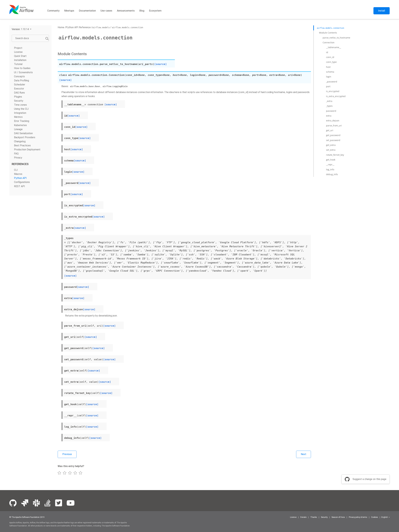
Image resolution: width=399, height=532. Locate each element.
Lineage (18, 129)
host (328, 66)
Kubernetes (20, 125)
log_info (330, 169)
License (18, 51)
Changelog (20, 141)
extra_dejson (332, 120)
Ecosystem (155, 10)
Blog (141, 10)
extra (328, 115)
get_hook (330, 159)
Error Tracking (21, 121)
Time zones (20, 104)
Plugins (18, 96)
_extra (329, 101)
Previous (67, 454)
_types (329, 105)
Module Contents (328, 32)
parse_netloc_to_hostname (336, 37)
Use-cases (106, 10)
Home (61, 27)
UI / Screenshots (23, 72)
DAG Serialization (23, 133)
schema (330, 71)
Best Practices (22, 145)
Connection (328, 42)
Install (381, 10)
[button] (21, 29)
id (327, 52)
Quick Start (20, 56)
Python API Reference (78, 27)
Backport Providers (24, 137)
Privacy (18, 157)
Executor (19, 88)
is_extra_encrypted (336, 96)
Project (18, 47)
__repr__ (330, 164)
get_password (333, 135)
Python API (20, 178)
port (328, 86)
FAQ (16, 153)
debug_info (332, 174)
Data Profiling (21, 80)
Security (18, 100)
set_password (333, 140)
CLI (16, 169)
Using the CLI (21, 108)
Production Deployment (27, 149)
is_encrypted (332, 91)
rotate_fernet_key (335, 154)
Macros (18, 174)
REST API (19, 186)
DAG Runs (19, 92)
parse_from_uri (334, 125)
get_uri (329, 130)
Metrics (18, 116)
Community (53, 10)
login (328, 76)
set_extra (330, 149)
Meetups (69, 10)
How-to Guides (22, 68)
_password (331, 81)
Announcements (126, 10)
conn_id (330, 57)
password (331, 110)
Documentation (87, 10)
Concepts (19, 76)
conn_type (331, 61)
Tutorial (18, 64)
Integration (20, 112)
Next (303, 454)
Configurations (22, 182)
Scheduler (19, 84)
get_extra (331, 145)
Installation (20, 60)
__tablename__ (333, 47)
